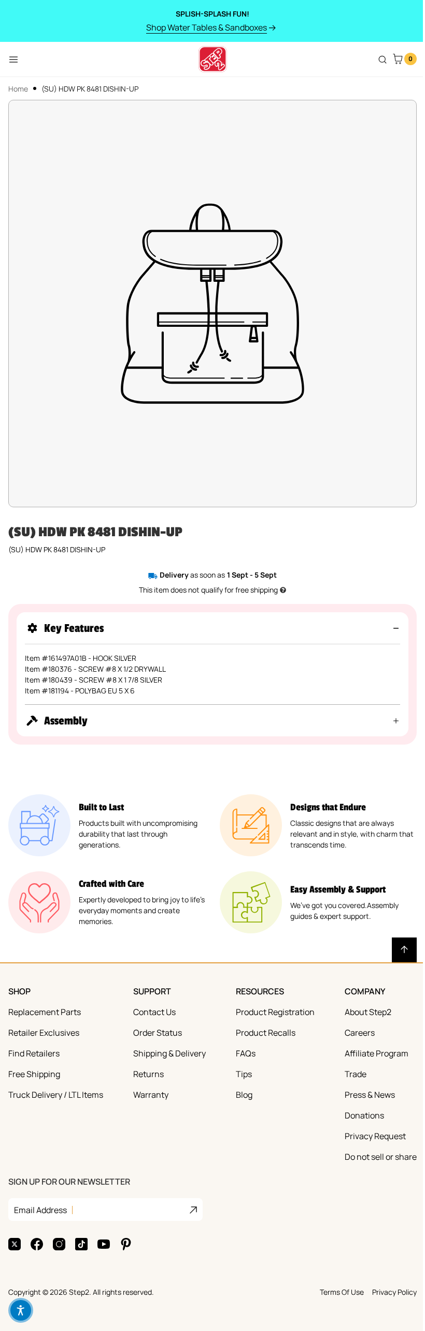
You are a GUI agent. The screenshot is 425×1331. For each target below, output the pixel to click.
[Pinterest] (126, 1236)
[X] (14, 1236)
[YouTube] (103, 1236)
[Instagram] (59, 1236)
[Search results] (382, 59)
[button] (212, 628)
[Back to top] (396, 942)
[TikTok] (81, 1236)
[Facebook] (37, 1236)
